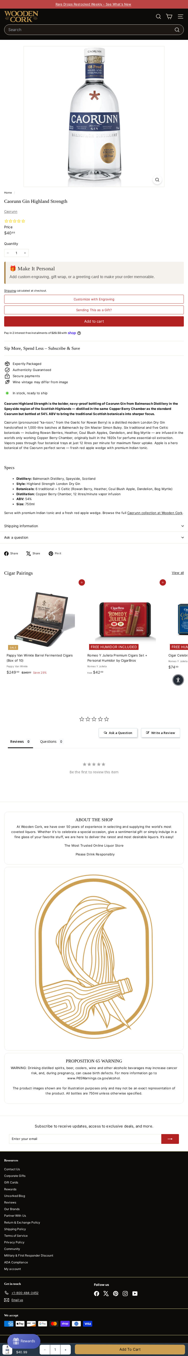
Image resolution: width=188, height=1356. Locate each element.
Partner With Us (15, 1215)
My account (12, 1269)
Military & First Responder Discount (28, 1255)
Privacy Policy (14, 1242)
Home (8, 192)
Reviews (10, 1202)
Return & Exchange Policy (22, 1222)
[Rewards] (23, 1341)
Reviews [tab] (17, 741)
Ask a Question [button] (120, 733)
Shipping (10, 290)
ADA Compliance (16, 1262)
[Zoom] (157, 179)
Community (12, 1249)
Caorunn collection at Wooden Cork (154, 513)
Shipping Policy (15, 1229)
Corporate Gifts (14, 1176)
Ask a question (16, 537)
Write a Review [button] (163, 733)
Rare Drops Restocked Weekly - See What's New (93, 4)
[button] (178, 680)
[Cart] (169, 16)
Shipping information (21, 526)
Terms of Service (16, 1235)
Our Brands (12, 1209)
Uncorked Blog (14, 1196)
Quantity (11, 243)
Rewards (10, 1189)
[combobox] (94, 29)
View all (178, 573)
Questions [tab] (48, 741)
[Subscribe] (170, 1139)
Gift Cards (11, 1182)
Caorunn (10, 211)
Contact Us (12, 1169)
